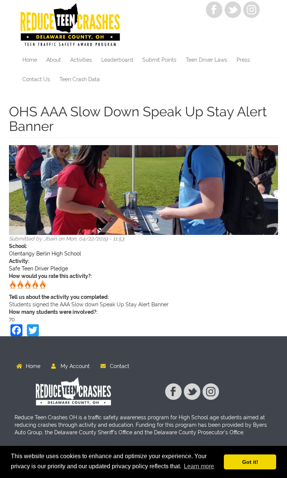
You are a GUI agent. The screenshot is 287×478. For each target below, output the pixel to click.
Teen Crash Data (79, 79)
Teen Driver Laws (206, 60)
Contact (119, 366)
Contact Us (36, 79)
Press (243, 60)
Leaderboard (117, 60)
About (53, 60)
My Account (75, 366)
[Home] (73, 25)
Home (29, 60)
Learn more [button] (199, 466)
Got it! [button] (250, 462)
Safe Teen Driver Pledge (38, 269)
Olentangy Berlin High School (45, 254)
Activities (81, 60)
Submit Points (159, 60)
